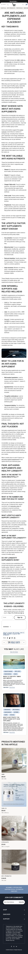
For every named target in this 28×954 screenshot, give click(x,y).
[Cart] (25, 4)
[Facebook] (11, 946)
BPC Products (11, 8)
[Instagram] (13, 946)
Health (4, 633)
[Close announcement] (26, 1)
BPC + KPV (17, 671)
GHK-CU (22, 632)
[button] (14, 910)
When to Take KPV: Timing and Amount (12, 677)
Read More (12, 687)
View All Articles (14, 652)
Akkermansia (7, 709)
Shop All (3, 8)
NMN (18, 633)
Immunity (9, 633)
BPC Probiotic (16, 632)
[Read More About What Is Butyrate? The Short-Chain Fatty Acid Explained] (14, 700)
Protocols (19, 8)
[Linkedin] (16, 946)
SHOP (5, 910)
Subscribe (21, 902)
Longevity (14, 633)
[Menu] (3, 4)
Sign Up (19, 617)
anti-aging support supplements (10, 459)
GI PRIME (16, 712)
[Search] (8, 5)
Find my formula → (14, 1)
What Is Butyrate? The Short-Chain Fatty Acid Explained (11, 719)
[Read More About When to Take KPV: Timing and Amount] (14, 662)
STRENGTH (6, 635)
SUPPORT (6, 919)
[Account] (23, 5)
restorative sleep (14, 506)
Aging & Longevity (7, 632)
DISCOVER (6, 914)
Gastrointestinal (7, 674)
